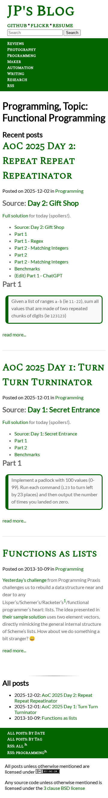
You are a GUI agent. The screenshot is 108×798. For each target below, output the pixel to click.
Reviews (15, 44)
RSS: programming (25, 753)
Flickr (40, 25)
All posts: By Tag (24, 739)
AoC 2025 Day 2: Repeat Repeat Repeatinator (39, 161)
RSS (10, 86)
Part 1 (20, 234)
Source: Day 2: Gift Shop (39, 227)
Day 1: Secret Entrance (64, 409)
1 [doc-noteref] (65, 600)
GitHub (17, 25)
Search (72, 32)
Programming (21, 56)
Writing (15, 74)
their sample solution (24, 616)
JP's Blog (41, 11)
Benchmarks (27, 268)
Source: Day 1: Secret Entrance (45, 433)
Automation (20, 68)
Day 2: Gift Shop (53, 202)
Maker (14, 62)
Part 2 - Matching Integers (41, 248)
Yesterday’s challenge (24, 580)
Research (17, 80)
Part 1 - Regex (28, 241)
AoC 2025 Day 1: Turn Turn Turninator (53, 375)
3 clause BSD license (64, 788)
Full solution (15, 215)
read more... (14, 334)
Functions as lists (49, 553)
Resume (62, 25)
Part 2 (20, 254)
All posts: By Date (26, 733)
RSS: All (16, 746)
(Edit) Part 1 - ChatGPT (38, 275)
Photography (21, 50)
